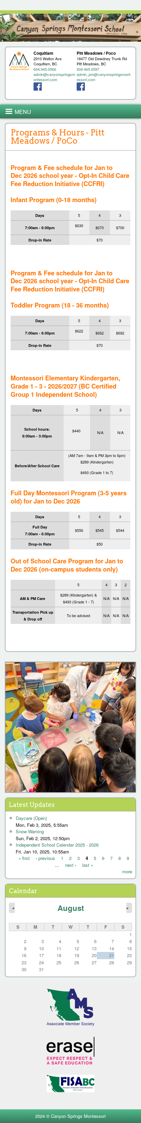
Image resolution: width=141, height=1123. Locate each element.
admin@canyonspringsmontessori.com (54, 76)
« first (24, 858)
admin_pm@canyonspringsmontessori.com (103, 76)
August (70, 907)
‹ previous (45, 858)
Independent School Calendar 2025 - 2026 (57, 844)
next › (70, 865)
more (127, 871)
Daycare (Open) (31, 818)
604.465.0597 (88, 69)
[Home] (70, 28)
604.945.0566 (45, 69)
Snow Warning (30, 831)
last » (87, 865)
